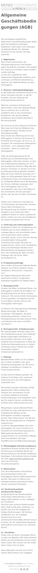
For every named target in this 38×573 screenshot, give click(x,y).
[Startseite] (19, 5)
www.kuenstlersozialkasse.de (21, 459)
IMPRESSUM (12, 566)
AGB (28, 566)
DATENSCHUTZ (21, 566)
